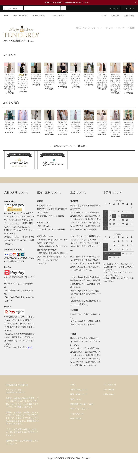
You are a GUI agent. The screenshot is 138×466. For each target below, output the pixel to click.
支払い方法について (78, 389)
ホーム (6, 16)
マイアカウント (110, 384)
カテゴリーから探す (20, 16)
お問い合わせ (129, 16)
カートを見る (109, 389)
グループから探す (39, 16)
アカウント (114, 8)
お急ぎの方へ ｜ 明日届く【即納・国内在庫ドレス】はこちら (67, 2)
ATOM (78, 419)
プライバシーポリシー (79, 409)
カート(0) (130, 8)
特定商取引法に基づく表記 (81, 404)
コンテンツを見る (57, 16)
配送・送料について (78, 394)
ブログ (104, 16)
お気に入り (116, 16)
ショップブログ (77, 414)
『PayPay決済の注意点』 (15, 297)
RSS (72, 419)
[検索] (63, 8)
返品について (76, 399)
